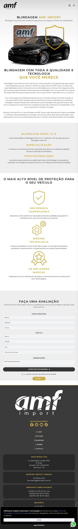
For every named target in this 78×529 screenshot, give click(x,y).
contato (39, 449)
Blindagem (39, 440)
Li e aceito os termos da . (40, 374)
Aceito (39, 520)
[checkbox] (22, 374)
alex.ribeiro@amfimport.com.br (39, 480)
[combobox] (39, 352)
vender (39, 444)
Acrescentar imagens (38, 369)
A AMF (39, 432)
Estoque (39, 436)
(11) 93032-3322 (39, 478)
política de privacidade (48, 374)
